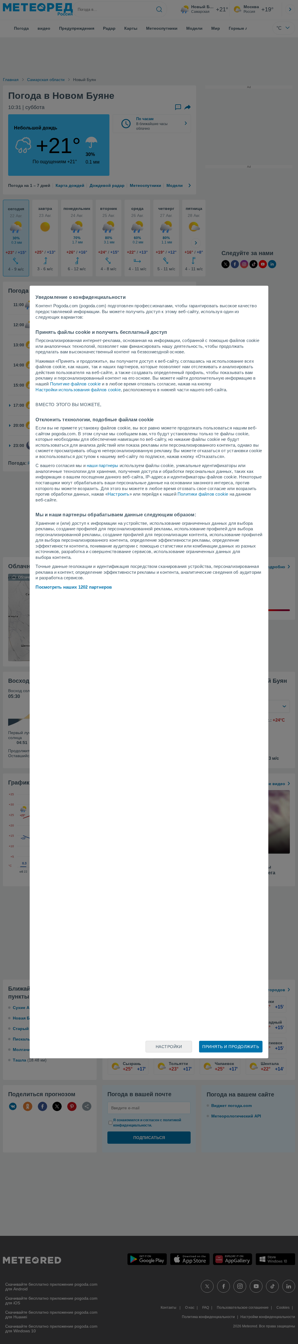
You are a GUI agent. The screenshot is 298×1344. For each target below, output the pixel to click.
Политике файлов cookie (75, 383)
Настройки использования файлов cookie (78, 389)
